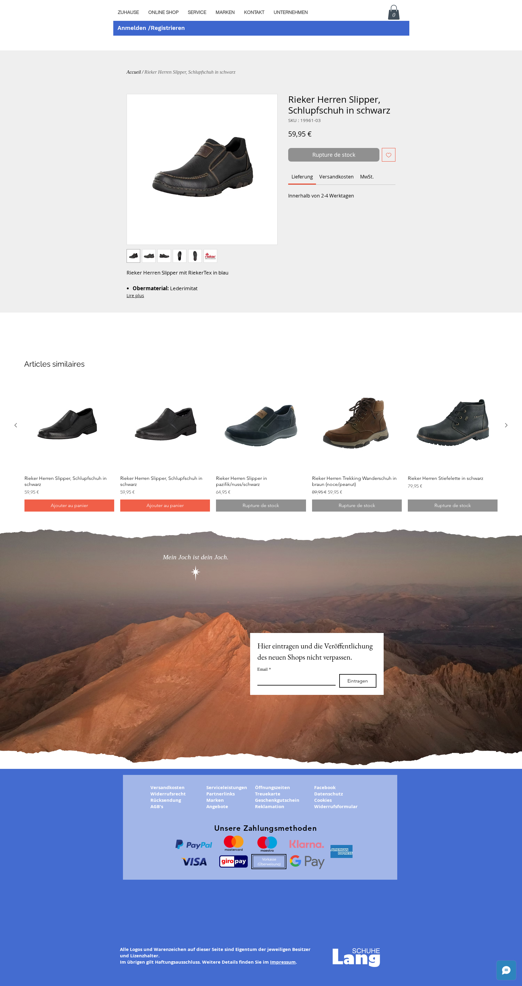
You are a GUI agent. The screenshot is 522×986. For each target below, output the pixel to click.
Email (264, 669)
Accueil (134, 72)
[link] (302, 176)
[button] (197, 12)
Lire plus (135, 295)
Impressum (283, 962)
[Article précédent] (15, 425)
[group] (261, 446)
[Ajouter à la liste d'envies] (388, 155)
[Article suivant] (506, 425)
